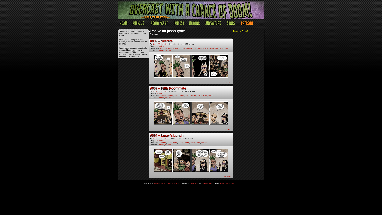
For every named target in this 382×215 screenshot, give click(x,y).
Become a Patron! (240, 31)
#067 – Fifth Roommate (168, 88)
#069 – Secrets (161, 41)
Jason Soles (202, 96)
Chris (175, 48)
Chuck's (161, 50)
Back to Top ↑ (230, 183)
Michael (225, 48)
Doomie (182, 48)
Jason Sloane (202, 48)
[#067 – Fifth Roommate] (191, 124)
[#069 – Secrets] (191, 77)
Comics (160, 46)
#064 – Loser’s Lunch (166, 135)
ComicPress (206, 183)
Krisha (211, 48)
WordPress (194, 183)
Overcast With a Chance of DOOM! (166, 183)
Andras (162, 48)
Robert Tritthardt (159, 44)
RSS (222, 183)
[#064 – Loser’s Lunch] (191, 171)
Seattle (168, 50)
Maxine (218, 48)
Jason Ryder (191, 48)
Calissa (169, 48)
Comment (227, 82)
